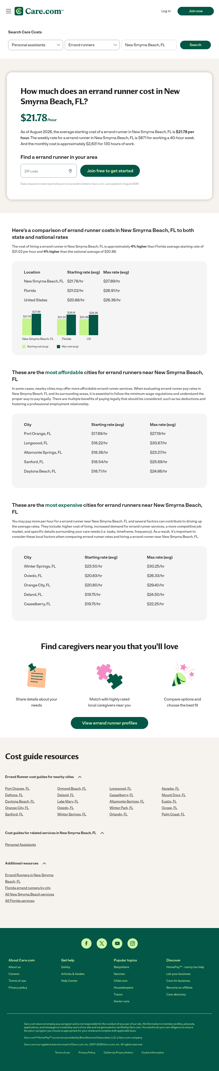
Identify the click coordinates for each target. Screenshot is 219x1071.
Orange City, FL (37, 585)
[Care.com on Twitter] (102, 943)
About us (15, 967)
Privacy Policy (86, 1052)
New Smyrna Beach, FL (44, 281)
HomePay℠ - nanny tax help (185, 967)
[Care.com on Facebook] (86, 943)
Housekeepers (123, 987)
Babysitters (121, 967)
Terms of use (17, 981)
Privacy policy (18, 987)
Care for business (178, 981)
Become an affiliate (179, 987)
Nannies (119, 974)
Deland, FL (33, 594)
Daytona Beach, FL (40, 471)
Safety (65, 967)
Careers (14, 974)
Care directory (176, 994)
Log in (166, 11)
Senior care (121, 1001)
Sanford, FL (34, 462)
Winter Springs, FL (40, 566)
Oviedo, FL (33, 575)
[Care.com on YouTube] (117, 943)
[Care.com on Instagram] (132, 943)
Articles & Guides (72, 974)
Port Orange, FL (37, 433)
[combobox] (148, 45)
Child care (120, 981)
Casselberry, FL (37, 604)
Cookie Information (153, 1052)
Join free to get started (110, 170)
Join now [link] (196, 11)
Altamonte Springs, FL (43, 452)
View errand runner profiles (109, 723)
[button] (43, 777)
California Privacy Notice (118, 1052)
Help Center (69, 981)
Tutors (118, 994)
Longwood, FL (36, 443)
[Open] (176, 45)
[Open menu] (8, 11)
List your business (178, 974)
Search (195, 45)
